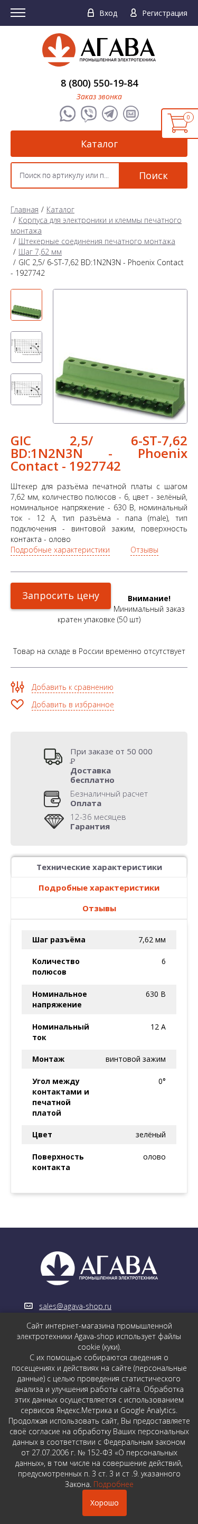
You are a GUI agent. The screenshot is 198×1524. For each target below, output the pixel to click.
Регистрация (164, 13)
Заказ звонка (99, 96)
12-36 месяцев (98, 821)
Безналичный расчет (109, 798)
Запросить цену (60, 595)
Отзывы (144, 550)
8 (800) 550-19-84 (99, 83)
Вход (108, 13)
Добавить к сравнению (73, 687)
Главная (25, 209)
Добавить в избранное (73, 704)
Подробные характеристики (60, 550)
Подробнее (113, 1484)
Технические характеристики (99, 867)
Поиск (153, 175)
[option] (26, 305)
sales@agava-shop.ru (75, 1306)
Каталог (99, 143)
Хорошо (104, 1503)
